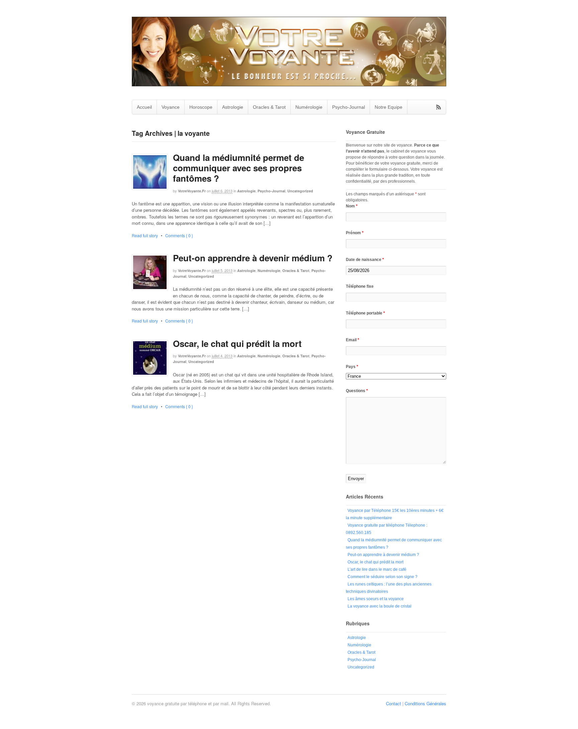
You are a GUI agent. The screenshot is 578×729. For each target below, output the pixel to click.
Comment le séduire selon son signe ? (382, 576)
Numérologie (308, 107)
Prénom (355, 233)
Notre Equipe (388, 107)
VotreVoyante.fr (192, 190)
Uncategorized (300, 190)
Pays (352, 366)
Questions (357, 390)
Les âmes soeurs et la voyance (376, 599)
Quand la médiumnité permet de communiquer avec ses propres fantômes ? (238, 167)
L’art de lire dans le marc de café (377, 569)
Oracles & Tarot (269, 107)
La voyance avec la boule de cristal (379, 606)
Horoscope (200, 107)
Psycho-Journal (348, 107)
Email (352, 340)
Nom (352, 206)
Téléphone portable (365, 313)
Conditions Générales (425, 703)
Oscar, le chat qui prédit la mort (237, 343)
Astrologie (232, 107)
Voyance (171, 107)
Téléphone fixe (360, 286)
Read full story (145, 235)
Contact (393, 703)
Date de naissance (365, 259)
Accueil (144, 107)
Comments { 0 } (179, 235)
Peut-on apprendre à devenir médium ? (252, 258)
